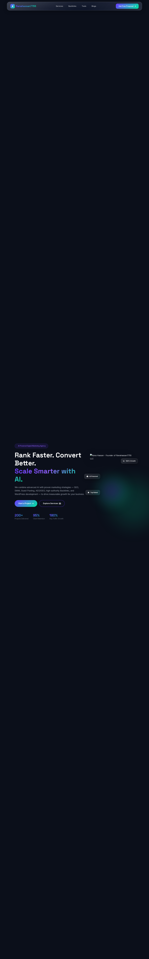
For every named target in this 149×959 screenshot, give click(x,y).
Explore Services (50, 503)
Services (59, 6)
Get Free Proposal (126, 6)
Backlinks (72, 6)
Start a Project (24, 503)
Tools (84, 6)
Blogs (94, 6)
